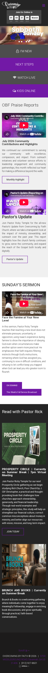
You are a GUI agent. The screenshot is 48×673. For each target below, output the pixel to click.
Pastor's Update (15, 259)
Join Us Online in (24, 12)
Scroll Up (23, 650)
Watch (35, 18)
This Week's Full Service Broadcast (22, 392)
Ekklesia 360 (24, 666)
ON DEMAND (12, 385)
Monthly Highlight (15, 179)
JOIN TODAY (13, 531)
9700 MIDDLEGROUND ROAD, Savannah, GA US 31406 (24, 659)
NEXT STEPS (25, 64)
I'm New (26, 51)
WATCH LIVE (26, 77)
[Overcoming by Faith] (11, 5)
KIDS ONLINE (26, 91)
